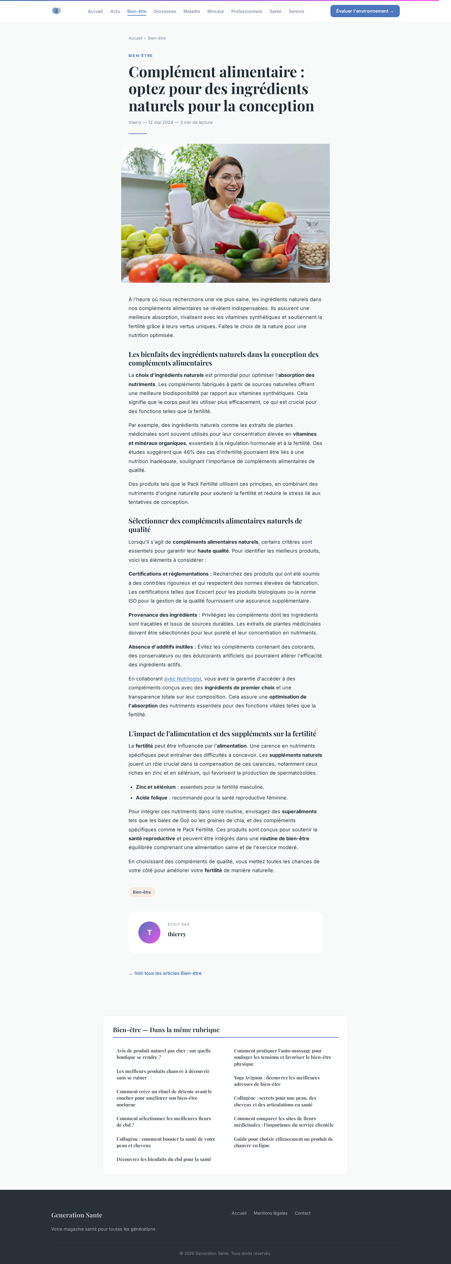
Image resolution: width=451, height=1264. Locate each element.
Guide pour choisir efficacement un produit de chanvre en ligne (283, 1142)
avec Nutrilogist (182, 679)
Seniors (296, 10)
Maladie (191, 10)
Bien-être (136, 10)
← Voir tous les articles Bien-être (165, 973)
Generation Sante (76, 1214)
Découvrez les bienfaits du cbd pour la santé (164, 1159)
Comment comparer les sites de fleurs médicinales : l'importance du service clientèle (284, 1121)
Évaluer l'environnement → (365, 10)
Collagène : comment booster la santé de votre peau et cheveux (166, 1142)
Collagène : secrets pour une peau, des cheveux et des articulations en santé (275, 1101)
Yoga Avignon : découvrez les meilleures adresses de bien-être (277, 1080)
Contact (303, 1213)
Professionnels (246, 10)
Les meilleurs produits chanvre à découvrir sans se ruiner (163, 1074)
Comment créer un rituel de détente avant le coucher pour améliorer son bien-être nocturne (164, 1098)
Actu (115, 10)
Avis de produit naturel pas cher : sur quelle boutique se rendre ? (164, 1054)
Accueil (95, 10)
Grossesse (165, 10)
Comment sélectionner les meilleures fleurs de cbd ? (164, 1121)
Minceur (215, 10)
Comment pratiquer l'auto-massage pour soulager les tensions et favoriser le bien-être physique (282, 1057)
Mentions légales (270, 1213)
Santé (275, 10)
